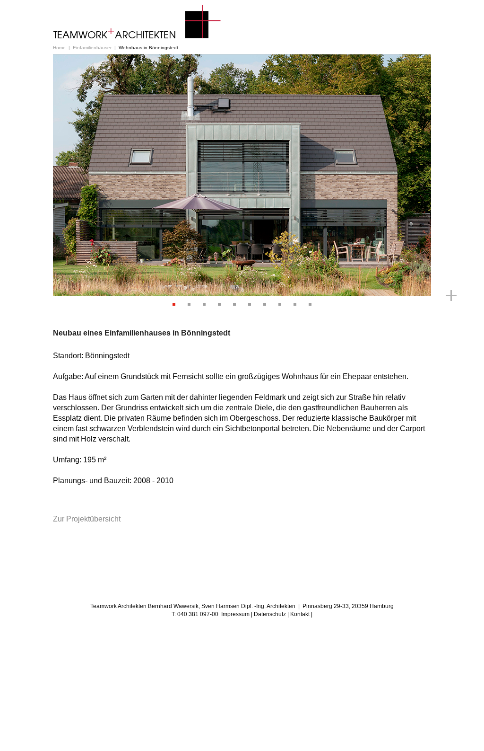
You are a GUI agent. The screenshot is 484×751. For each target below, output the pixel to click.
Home (59, 47)
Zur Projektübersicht (87, 519)
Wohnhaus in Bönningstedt (148, 47)
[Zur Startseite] (137, 22)
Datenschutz (270, 614)
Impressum (235, 614)
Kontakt (300, 614)
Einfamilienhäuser (92, 47)
